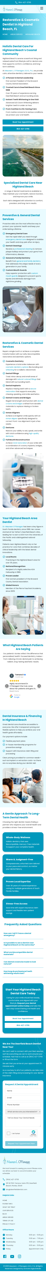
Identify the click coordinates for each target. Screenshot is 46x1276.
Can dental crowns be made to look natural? (20, 963)
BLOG (5, 1214)
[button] (7, 686)
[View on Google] (12, 676)
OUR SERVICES (8, 1210)
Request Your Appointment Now (21, 1143)
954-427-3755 (23, 129)
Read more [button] (14, 691)
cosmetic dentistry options (17, 367)
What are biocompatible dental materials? (18, 953)
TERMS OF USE (8, 1220)
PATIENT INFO (8, 1204)
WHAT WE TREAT (9, 1207)
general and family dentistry (29, 261)
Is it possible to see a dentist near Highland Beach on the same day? (19, 944)
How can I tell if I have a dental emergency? (17, 934)
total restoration (20, 443)
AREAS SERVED (8, 1217)
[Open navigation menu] (41, 8)
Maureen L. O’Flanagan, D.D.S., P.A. (19, 70)
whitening (10, 370)
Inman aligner (11, 418)
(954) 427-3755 (36, 1056)
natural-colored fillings (26, 379)
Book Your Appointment (23, 122)
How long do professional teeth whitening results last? (18, 972)
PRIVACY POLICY (9, 1224)
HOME (5, 1200)
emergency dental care (16, 239)
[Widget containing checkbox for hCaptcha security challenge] (21, 1133)
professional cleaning (23, 249)
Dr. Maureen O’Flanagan (13, 526)
